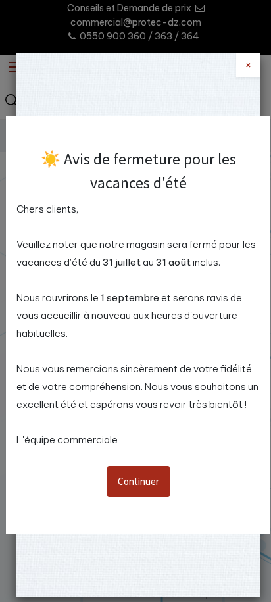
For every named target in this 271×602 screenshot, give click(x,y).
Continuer (138, 481)
